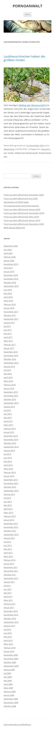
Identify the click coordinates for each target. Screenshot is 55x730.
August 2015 (9, 406)
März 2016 (8, 381)
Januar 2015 (9, 432)
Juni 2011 (8, 589)
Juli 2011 (7, 585)
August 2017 (9, 322)
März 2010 (8, 644)
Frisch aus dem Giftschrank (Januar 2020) (22, 209)
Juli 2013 (7, 498)
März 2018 (8, 300)
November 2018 (11, 278)
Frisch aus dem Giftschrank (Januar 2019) (22, 220)
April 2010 (8, 640)
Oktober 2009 (10, 662)
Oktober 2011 (10, 574)
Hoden (11, 152)
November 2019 (11, 264)
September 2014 (11, 446)
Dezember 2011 (11, 567)
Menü (27, 14)
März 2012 (8, 556)
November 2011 (11, 571)
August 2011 (9, 582)
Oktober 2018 (10, 282)
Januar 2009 (9, 695)
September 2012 (11, 534)
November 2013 (11, 483)
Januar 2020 (9, 260)
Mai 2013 (8, 505)
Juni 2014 (8, 457)
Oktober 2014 (10, 443)
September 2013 (11, 490)
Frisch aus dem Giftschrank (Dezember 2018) (24, 224)
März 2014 (8, 468)
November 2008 (11, 702)
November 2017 (11, 311)
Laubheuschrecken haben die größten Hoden (24, 58)
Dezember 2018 (11, 275)
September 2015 (11, 403)
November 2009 (11, 658)
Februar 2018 (10, 304)
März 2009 (8, 687)
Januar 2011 (9, 607)
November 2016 (11, 355)
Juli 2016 (7, 370)
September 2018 (11, 286)
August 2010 (9, 625)
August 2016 (9, 366)
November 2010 (11, 614)
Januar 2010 (9, 651)
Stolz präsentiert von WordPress (17, 724)
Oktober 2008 (10, 706)
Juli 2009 (7, 673)
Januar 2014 (9, 476)
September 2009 (11, 666)
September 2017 (11, 319)
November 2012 (11, 527)
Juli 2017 (7, 326)
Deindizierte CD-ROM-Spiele (16, 202)
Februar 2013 (10, 516)
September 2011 (11, 578)
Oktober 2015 (10, 399)
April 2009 (8, 684)
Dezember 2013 (11, 479)
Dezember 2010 (11, 611)
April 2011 (8, 596)
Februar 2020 (10, 257)
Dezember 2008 (11, 698)
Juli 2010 (7, 629)
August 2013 (9, 494)
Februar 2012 (10, 560)
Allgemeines (9, 149)
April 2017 (8, 337)
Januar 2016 (9, 388)
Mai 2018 (8, 293)
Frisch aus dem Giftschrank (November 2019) (24, 213)
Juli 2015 (7, 410)
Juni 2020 (8, 249)
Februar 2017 (10, 344)
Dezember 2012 (11, 523)
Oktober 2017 (10, 315)
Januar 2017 (9, 348)
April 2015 (8, 421)
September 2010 (11, 622)
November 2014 (11, 439)
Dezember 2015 (11, 392)
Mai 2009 (8, 680)
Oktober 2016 (10, 359)
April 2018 (8, 297)
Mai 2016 (8, 373)
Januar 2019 (9, 271)
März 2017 (8, 341)
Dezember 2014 (11, 435)
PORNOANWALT (27, 6)
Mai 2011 (8, 593)
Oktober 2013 (10, 487)
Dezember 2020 (11, 246)
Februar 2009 (10, 691)
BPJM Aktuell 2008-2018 (14, 227)
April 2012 (8, 552)
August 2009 (9, 669)
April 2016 (8, 377)
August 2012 (9, 538)
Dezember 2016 (11, 351)
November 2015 (11, 395)
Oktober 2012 (10, 530)
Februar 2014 (10, 472)
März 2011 (8, 600)
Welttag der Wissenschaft (32, 105)
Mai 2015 (8, 417)
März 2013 (8, 512)
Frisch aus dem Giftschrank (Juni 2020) (21, 198)
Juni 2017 (8, 330)
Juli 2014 (7, 454)
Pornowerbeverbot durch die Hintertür (21, 205)
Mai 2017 (8, 333)
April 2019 (8, 267)
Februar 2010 (10, 647)
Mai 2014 (8, 461)
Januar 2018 (9, 308)
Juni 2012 (8, 545)
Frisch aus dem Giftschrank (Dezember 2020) (24, 194)
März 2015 (8, 425)
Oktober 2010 (10, 618)
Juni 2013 (8, 501)
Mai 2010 (8, 636)
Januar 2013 (9, 519)
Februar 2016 (10, 384)
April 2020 (8, 253)
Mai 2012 (8, 549)
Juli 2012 (7, 541)
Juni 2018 (8, 289)
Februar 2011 (10, 603)
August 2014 (9, 450)
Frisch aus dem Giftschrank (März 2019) (21, 216)
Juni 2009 (8, 677)
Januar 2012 (9, 563)
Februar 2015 (10, 428)
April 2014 (8, 465)
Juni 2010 (8, 633)
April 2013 (8, 509)
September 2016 (11, 362)
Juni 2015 (8, 414)
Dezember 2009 (11, 655)
